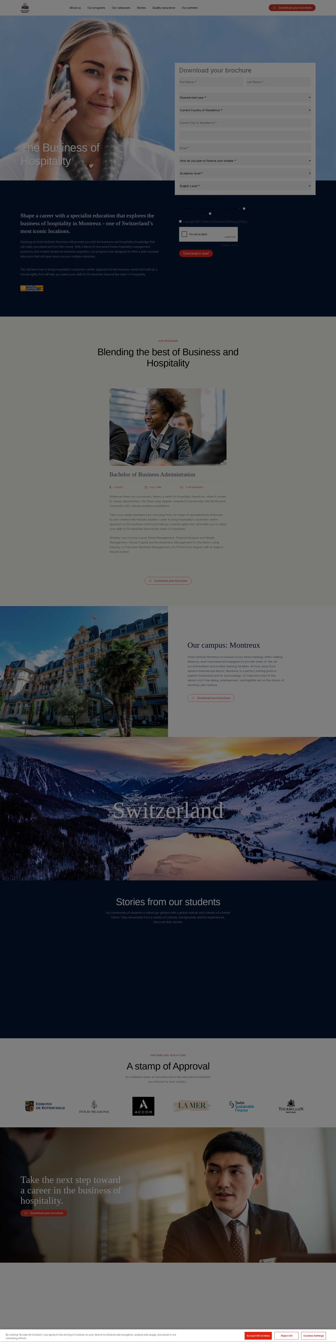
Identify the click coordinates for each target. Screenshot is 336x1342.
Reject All (286, 1335)
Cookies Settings (313, 1335)
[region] (168, 1335)
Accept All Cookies (258, 1335)
